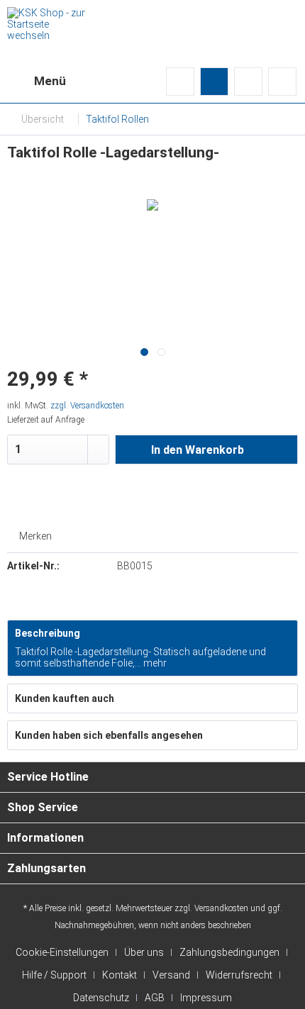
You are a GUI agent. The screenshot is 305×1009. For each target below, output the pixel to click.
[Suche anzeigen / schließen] (180, 81)
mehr (154, 663)
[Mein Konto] (248, 81)
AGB (155, 997)
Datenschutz (101, 997)
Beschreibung (47, 633)
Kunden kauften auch (64, 698)
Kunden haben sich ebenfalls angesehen (109, 735)
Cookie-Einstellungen (62, 952)
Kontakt (119, 975)
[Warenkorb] (282, 81)
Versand (171, 975)
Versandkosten (221, 908)
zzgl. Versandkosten (87, 406)
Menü (50, 81)
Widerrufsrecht (239, 975)
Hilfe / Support (54, 975)
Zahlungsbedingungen (229, 952)
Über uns (144, 952)
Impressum (206, 997)
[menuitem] (36, 81)
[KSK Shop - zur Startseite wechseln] (46, 19)
